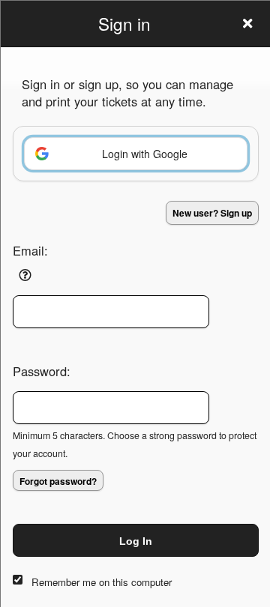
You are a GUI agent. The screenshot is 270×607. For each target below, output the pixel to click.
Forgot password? (58, 481)
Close (247, 23)
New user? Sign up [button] (212, 213)
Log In (135, 541)
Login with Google (145, 153)
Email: (30, 250)
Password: (41, 371)
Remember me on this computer (102, 582)
